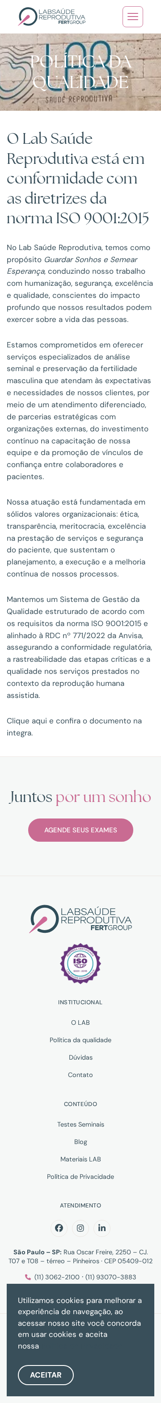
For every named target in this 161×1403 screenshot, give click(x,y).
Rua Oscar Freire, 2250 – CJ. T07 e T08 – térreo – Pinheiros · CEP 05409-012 (80, 1256)
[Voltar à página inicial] (51, 16)
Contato (80, 1075)
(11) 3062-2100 (57, 1277)
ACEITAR (46, 1375)
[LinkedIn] (101, 1228)
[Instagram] (80, 1228)
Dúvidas (81, 1057)
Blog (80, 1142)
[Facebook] (59, 1228)
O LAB (80, 1023)
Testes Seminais (80, 1124)
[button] (133, 16)
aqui (39, 721)
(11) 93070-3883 (110, 1277)
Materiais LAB (80, 1159)
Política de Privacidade (80, 1177)
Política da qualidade (80, 1040)
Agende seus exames (80, 830)
